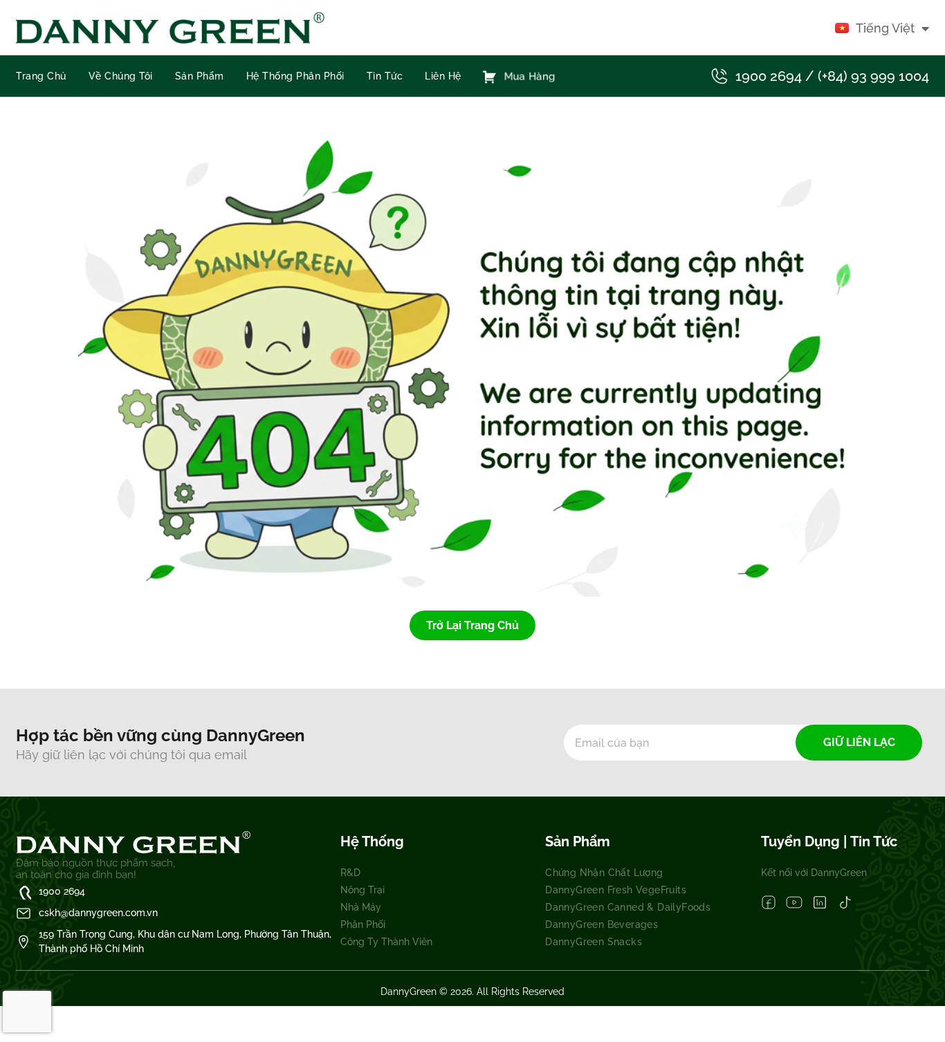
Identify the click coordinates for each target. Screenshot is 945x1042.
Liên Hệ (443, 76)
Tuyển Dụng (802, 841)
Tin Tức (385, 76)
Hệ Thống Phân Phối (295, 76)
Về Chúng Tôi (121, 76)
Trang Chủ (41, 76)
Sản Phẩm (199, 76)
